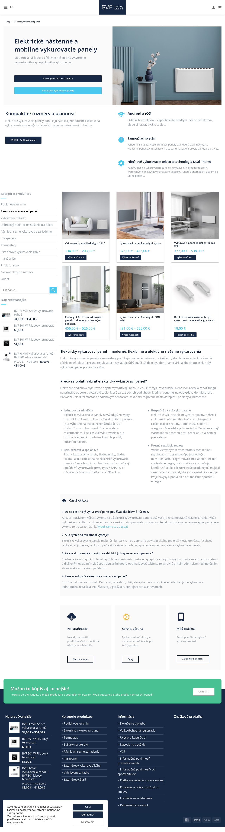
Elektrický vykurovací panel (19, 211)
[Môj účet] (214, 7)
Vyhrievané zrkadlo (13, 218)
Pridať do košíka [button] (185, 334)
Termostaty (8, 245)
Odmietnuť (87, 814)
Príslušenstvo (10, 265)
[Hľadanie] (11, 7)
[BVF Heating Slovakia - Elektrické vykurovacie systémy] (112, 7)
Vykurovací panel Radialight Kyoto (140, 243)
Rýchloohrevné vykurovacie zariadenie (26, 232)
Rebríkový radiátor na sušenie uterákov (27, 225)
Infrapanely (8, 238)
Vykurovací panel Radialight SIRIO (85, 243)
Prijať (88, 807)
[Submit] (53, 290)
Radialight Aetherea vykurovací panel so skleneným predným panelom (83, 320)
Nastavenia (87, 822)
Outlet (5, 279)
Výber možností (76, 257)
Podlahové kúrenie (13, 204)
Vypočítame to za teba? (112, 527)
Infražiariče (8, 259)
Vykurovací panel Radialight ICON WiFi (140, 319)
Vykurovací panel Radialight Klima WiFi (194, 244)
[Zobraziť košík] (219, 7)
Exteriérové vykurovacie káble (20, 252)
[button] (6, 7)
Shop (8, 21)
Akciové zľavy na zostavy (17, 272)
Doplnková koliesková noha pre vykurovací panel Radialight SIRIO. (194, 319)
